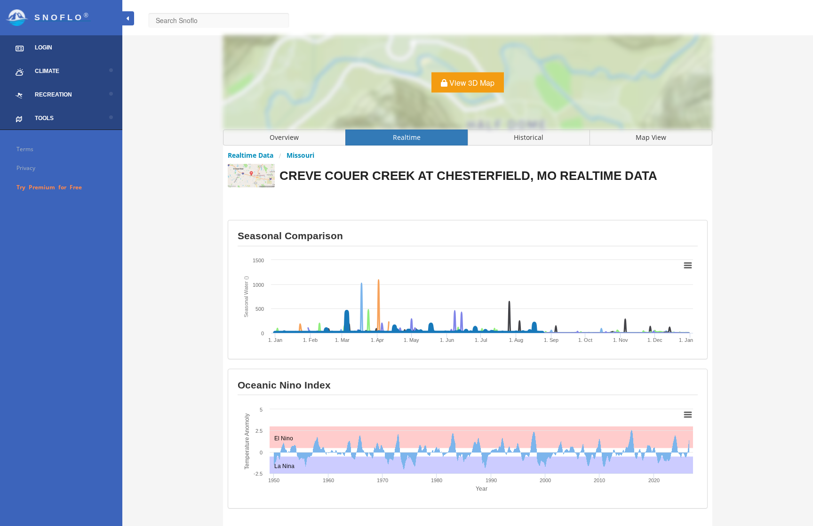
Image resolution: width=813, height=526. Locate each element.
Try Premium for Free (49, 187)
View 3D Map (470, 82)
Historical (528, 137)
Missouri (300, 155)
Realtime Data (250, 155)
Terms (24, 149)
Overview (284, 137)
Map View (651, 137)
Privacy (25, 168)
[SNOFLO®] (61, 6)
